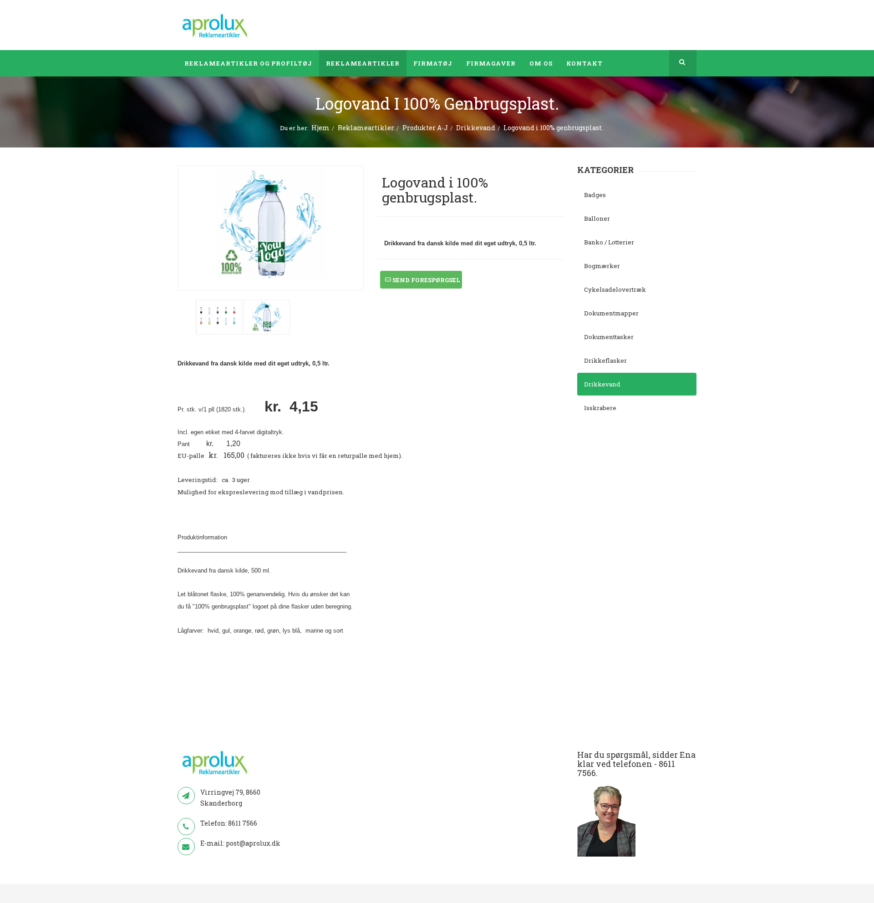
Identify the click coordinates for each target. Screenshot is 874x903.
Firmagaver (491, 63)
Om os (541, 63)
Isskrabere (600, 408)
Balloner (597, 218)
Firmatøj (432, 63)
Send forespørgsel (425, 280)
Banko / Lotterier (609, 242)
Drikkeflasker (605, 360)
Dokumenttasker (609, 337)
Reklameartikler (363, 63)
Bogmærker (602, 266)
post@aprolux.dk (253, 843)
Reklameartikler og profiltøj (248, 63)
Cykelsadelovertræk (615, 289)
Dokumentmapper (611, 313)
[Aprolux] (216, 25)
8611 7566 (242, 823)
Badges (595, 195)
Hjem (320, 127)
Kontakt (584, 63)
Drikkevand (475, 127)
